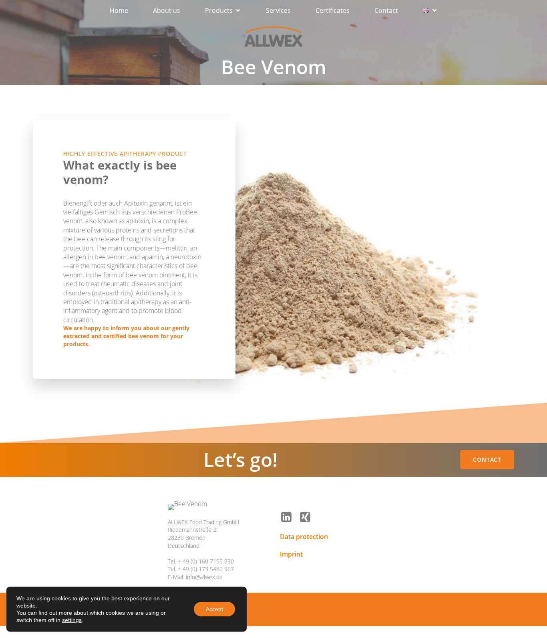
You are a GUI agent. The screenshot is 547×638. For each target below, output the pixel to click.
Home (119, 10)
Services (278, 10)
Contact (386, 10)
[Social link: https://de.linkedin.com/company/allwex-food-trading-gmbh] (289, 517)
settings (72, 620)
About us (166, 10)
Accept (214, 609)
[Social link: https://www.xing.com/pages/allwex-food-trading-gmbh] (308, 517)
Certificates (333, 10)
